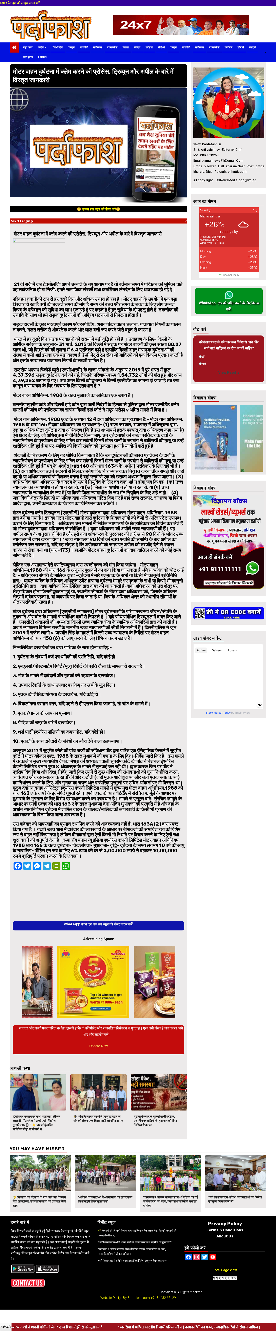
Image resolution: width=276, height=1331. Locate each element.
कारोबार (228, 47)
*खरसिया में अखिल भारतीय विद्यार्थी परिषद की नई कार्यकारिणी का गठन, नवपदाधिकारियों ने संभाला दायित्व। (170, 1201)
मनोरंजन (97, 47)
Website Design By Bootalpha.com (125, 1298)
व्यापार (126, 47)
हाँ (203, 357)
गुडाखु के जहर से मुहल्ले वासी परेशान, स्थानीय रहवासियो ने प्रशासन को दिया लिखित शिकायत (155, 1121)
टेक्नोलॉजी (112, 47)
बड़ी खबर (28, 47)
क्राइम (71, 47)
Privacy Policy (225, 1224)
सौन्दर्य (137, 47)
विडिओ (161, 47)
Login (42, 57)
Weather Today (231, 275)
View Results (228, 372)
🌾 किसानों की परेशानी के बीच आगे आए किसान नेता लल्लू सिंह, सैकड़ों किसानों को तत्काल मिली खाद (39, 1201)
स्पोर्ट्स (149, 47)
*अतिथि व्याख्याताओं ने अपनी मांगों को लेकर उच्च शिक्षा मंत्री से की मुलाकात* (105, 1199)
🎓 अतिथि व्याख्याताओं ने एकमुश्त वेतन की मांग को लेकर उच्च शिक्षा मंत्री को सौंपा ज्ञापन (98, 1119)
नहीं (204, 364)
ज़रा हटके (28, 57)
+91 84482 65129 (163, 1298)
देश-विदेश (58, 47)
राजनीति (84, 47)
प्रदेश (41, 47)
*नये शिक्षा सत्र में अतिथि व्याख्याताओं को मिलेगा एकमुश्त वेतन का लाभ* (132, 1260)
